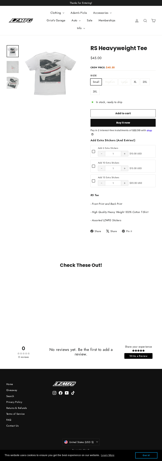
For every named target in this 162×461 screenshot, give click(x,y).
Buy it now (123, 122)
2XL (145, 82)
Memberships (107, 20)
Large (124, 82)
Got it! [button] (146, 455)
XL (135, 82)
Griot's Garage (56, 20)
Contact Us (12, 426)
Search (10, 396)
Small (96, 82)
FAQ (8, 420)
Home (9, 384)
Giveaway (11, 390)
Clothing (56, 13)
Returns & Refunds (16, 408)
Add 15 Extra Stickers (108, 177)
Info (80, 28)
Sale (89, 20)
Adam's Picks (79, 13)
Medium (110, 82)
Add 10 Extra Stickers (108, 162)
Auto (75, 20)
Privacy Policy (14, 402)
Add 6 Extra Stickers (108, 148)
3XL (95, 91)
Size (93, 75)
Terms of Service (15, 414)
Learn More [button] (107, 455)
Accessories (101, 13)
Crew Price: (102, 67)
